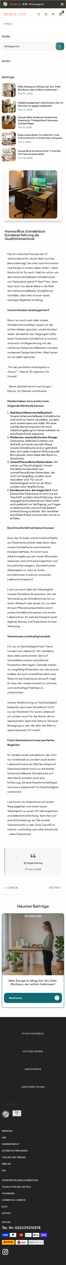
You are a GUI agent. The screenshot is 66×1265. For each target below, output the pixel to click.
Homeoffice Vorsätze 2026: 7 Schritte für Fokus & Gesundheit (39, 152)
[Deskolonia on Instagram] (5, 1251)
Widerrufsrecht (10, 1144)
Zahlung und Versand (14, 1157)
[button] (61, 14)
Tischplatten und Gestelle (16, 1187)
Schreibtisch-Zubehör (13, 1200)
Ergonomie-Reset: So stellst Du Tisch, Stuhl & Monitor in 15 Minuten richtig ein (40, 136)
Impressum (7, 1131)
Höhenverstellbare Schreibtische (20, 1180)
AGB (4, 1137)
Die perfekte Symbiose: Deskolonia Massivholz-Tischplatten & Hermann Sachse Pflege (38, 120)
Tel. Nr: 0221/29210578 (21, 1227)
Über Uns (6, 1164)
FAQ (4, 1170)
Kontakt (6, 1213)
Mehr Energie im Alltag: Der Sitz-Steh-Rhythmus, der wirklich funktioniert (39, 88)
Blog (4, 1206)
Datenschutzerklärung (15, 1150)
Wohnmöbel (8, 1193)
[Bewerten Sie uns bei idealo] (17, 1113)
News (8, 24)
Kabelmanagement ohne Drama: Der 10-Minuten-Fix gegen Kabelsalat (41, 104)
